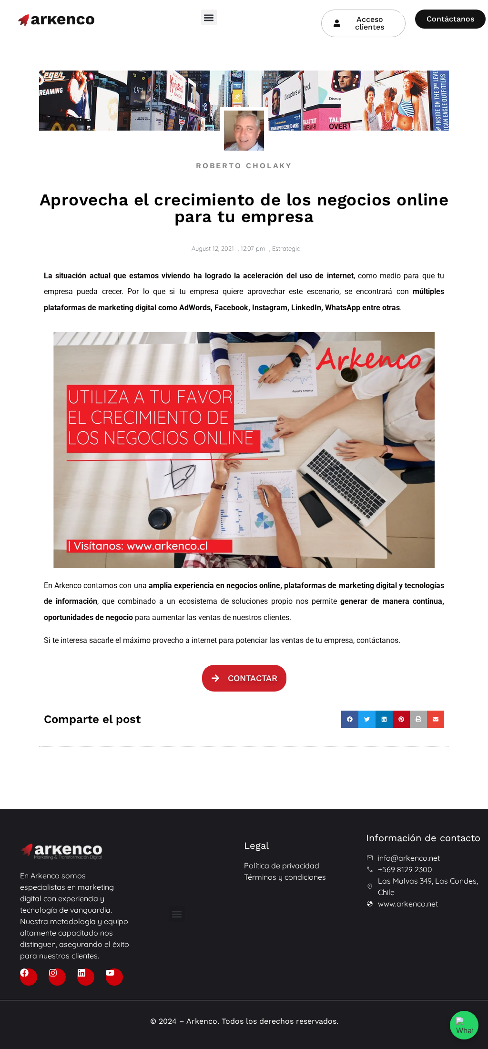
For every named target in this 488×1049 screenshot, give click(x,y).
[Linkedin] (85, 977)
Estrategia (286, 248)
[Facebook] (28, 977)
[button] (209, 17)
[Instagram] (57, 977)
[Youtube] (114, 977)
